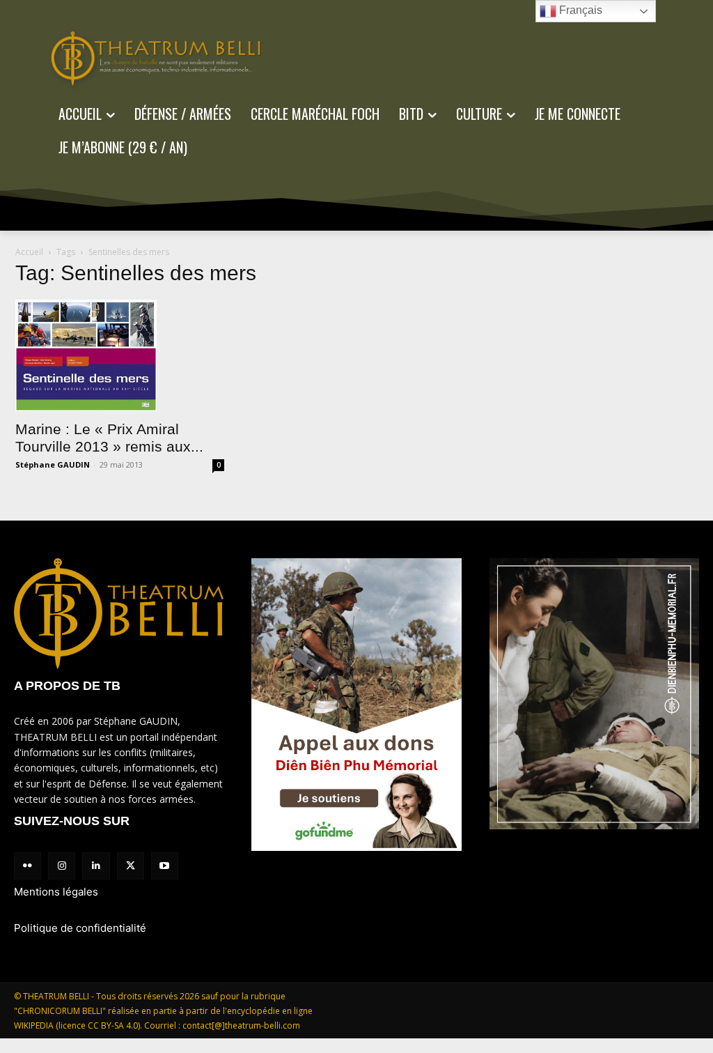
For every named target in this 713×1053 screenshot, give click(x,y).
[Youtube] (164, 865)
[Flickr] (27, 865)
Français (579, 10)
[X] (130, 865)
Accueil (29, 252)
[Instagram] (61, 865)
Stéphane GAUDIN (52, 464)
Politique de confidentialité (80, 928)
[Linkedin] (95, 865)
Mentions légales (56, 891)
